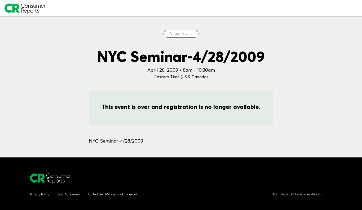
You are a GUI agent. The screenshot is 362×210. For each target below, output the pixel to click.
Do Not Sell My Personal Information (114, 194)
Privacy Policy (39, 194)
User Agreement (69, 194)
